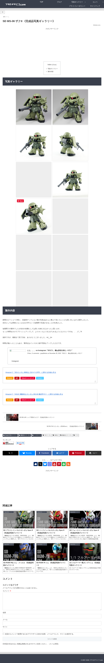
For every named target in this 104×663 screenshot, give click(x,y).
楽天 (17, 378)
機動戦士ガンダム (25, 435)
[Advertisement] (52, 44)
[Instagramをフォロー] (50, 464)
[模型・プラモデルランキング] (8, 443)
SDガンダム (47, 435)
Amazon (9, 378)
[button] (93, 453)
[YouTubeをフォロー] (54, 464)
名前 (4, 612)
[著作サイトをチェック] (36, 464)
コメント (7, 591)
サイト (5, 627)
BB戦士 (57, 435)
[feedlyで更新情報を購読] (64, 464)
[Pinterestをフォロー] (59, 464)
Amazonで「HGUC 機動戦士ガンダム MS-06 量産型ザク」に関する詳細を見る (34, 394)
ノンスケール (37, 435)
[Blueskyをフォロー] (45, 464)
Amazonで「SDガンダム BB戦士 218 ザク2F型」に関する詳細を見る (30, 372)
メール (5, 619)
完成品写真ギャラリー (11, 435)
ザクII (76, 435)
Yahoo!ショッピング (28, 378)
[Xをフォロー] (40, 464)
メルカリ (40, 378)
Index (50, 64)
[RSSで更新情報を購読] (68, 464)
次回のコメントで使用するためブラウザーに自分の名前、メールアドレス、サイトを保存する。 (40, 634)
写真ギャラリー (53, 68)
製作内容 (50, 71)
